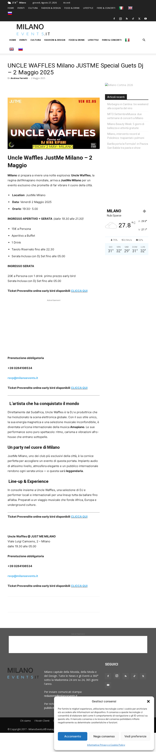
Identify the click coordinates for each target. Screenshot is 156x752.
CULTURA (33, 7)
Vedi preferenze (135, 736)
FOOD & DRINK (72, 7)
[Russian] (10, 13)
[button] (148, 701)
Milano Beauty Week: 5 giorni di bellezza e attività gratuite (125, 126)
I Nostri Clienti (41, 720)
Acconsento (72, 736)
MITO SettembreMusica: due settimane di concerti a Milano (125, 116)
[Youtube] (145, 18)
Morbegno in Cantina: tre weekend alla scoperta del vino (127, 106)
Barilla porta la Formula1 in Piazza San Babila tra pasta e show (127, 145)
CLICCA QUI (79, 291)
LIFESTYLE (88, 7)
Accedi (66, 2)
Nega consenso (104, 736)
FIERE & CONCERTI (106, 7)
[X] (139, 18)
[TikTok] (133, 18)
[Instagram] (120, 18)
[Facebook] (114, 18)
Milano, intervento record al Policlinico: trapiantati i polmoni (125, 135)
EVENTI (21, 7)
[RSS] (127, 18)
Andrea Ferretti (19, 78)
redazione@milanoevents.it (60, 696)
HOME (11, 7)
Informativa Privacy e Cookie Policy (106, 744)
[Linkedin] (37, 87)
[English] (131, 8)
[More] (55, 87)
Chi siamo (25, 720)
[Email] (46, 87)
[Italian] (121, 8)
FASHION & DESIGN (51, 7)
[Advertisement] (107, 29)
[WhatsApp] (29, 87)
